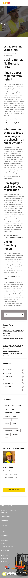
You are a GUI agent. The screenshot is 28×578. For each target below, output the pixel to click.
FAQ (3, 532)
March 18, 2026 (6, 342)
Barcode (7, 405)
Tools (15, 427)
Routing (15, 420)
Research (7, 420)
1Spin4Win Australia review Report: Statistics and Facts (13, 339)
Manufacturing (9, 383)
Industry (14, 409)
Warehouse (15, 434)
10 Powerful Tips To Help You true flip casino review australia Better (13, 345)
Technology (7, 427)
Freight (6, 409)
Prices (4, 528)
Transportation (8, 430)
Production (8, 386)
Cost (13, 405)
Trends (17, 430)
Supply (14, 423)
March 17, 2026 (6, 355)
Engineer (20, 405)
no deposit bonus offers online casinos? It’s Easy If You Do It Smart (13, 352)
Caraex (13, 572)
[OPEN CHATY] (4, 574)
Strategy (7, 423)
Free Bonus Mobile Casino (11, 235)
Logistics (7, 380)
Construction (8, 370)
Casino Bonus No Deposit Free (13, 48)
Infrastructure (8, 412)
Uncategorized (9, 390)
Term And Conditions (8, 546)
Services (4, 525)
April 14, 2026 (6, 335)
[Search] (22, 315)
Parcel (15, 416)
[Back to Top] (25, 575)
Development (8, 376)
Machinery (7, 416)
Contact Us (5, 540)
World (6, 438)
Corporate (8, 373)
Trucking (7, 434)
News (3, 543)
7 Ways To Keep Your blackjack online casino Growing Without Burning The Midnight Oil (13, 332)
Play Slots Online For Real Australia (13, 237)
